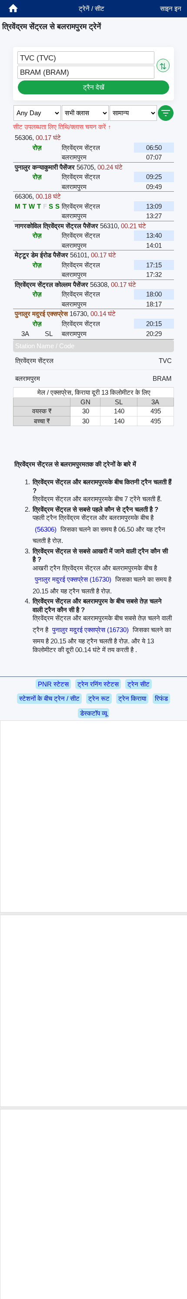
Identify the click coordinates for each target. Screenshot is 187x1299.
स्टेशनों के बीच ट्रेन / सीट (49, 698)
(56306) (46, 529)
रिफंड (161, 698)
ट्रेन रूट (99, 698)
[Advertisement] (93, 816)
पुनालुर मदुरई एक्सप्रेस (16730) (73, 579)
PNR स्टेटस (53, 684)
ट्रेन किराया (132, 698)
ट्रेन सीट (138, 684)
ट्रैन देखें (93, 87)
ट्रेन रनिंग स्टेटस (98, 684)
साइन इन (170, 8)
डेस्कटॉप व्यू (93, 713)
